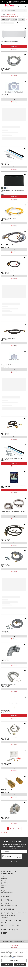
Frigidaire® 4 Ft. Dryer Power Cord (7, 244)
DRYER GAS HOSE (4, 94)
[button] (2, 6)
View (14, 73)
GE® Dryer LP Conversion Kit (6, 763)
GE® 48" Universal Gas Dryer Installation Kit (9, 737)
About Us (3, 885)
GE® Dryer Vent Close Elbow (6, 816)
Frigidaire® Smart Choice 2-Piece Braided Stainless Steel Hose (13, 511)
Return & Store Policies (7, 892)
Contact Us (4, 889)
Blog (2, 887)
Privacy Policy (14, 947)
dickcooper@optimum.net (11, 905)
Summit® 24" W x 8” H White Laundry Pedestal (9, 41)
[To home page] (9, 6)
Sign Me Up (14, 861)
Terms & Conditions (14, 945)
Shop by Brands (5, 891)
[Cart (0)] (25, 6)
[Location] (18, 6)
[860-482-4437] (22, 6)
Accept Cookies (20, 964)
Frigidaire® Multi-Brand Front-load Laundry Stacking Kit (11, 458)
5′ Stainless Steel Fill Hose (6, 68)
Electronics (4, 878)
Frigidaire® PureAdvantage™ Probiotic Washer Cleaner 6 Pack (13, 485)
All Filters (8, 22)
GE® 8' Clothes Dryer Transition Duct (8, 657)
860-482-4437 (8, 904)
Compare (15, 49)
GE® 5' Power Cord (4, 564)
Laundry (13, 14)
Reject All (7, 964)
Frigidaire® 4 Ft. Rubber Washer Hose (8, 338)
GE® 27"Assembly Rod (5, 710)
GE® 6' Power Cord (4, 631)
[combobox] (20, 23)
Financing (3, 882)
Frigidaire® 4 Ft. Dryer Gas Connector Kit (8, 218)
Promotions (4, 880)
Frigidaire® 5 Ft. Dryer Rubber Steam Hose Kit (9, 432)
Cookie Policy (12, 957)
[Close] (26, 951)
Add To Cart (14, 46)
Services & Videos (5, 884)
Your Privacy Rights (14, 960)
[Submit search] (24, 10)
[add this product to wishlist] (25, 28)
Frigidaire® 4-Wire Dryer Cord (6, 364)
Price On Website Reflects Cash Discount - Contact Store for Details (14, 2)
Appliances (9, 14)
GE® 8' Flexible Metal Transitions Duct (8, 684)
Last (19, 828)
